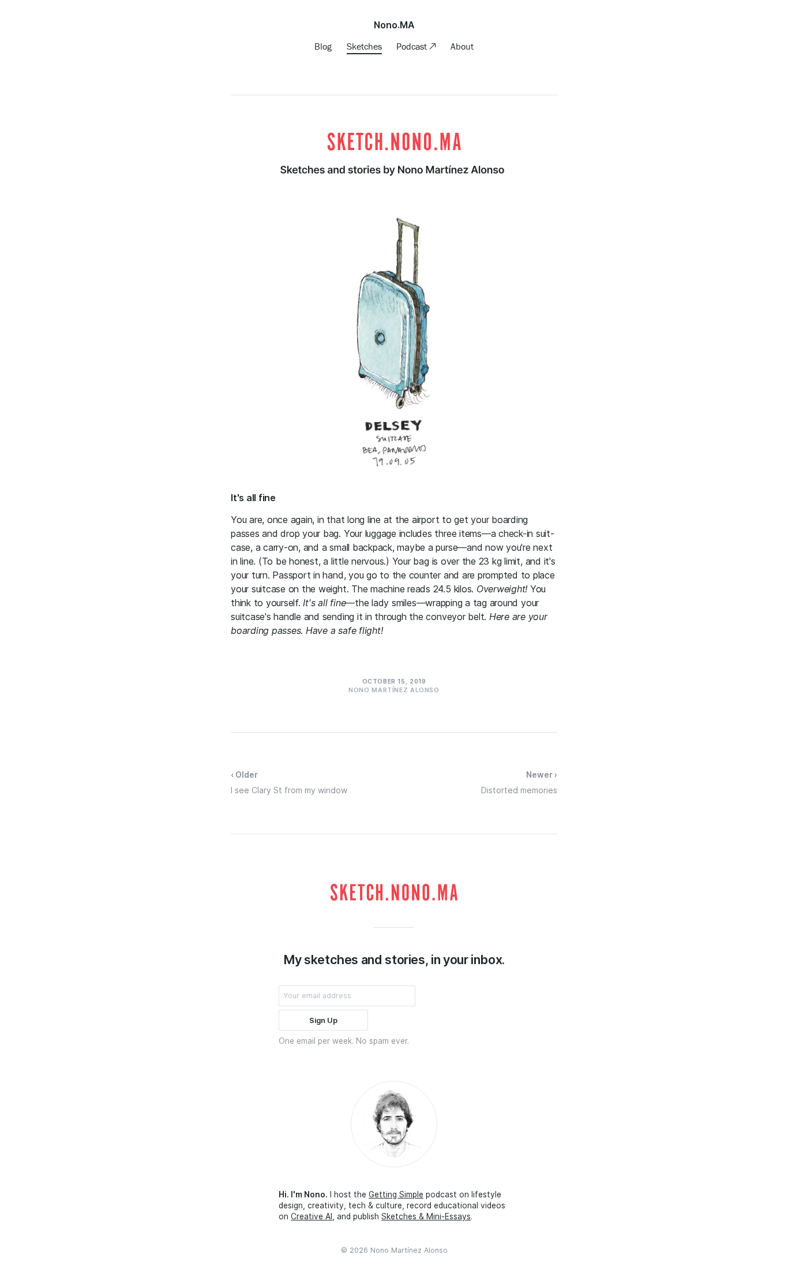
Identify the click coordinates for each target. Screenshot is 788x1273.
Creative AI (311, 1216)
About (462, 46)
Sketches (364, 46)
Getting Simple (396, 1194)
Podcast (412, 46)
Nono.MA (394, 25)
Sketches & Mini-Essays (426, 1216)
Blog (323, 46)
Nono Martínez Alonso (409, 1250)
